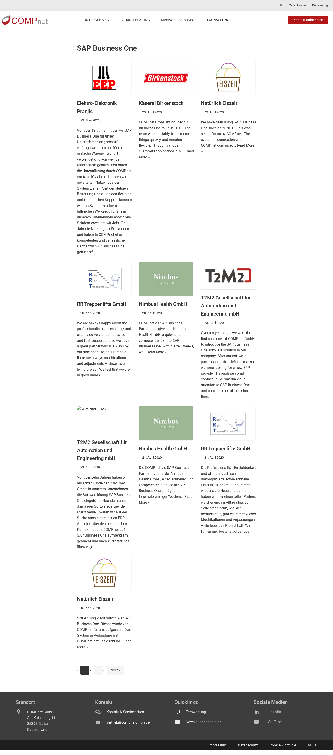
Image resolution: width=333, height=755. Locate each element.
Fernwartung (320, 5)
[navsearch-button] (281, 5)
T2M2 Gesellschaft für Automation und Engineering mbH (226, 306)
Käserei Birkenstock (161, 103)
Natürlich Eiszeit (219, 103)
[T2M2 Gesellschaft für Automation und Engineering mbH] (228, 275)
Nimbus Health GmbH (163, 304)
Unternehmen (96, 20)
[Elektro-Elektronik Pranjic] (104, 78)
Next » (116, 670)
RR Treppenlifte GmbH (102, 304)
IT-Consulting (217, 20)
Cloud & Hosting (135, 20)
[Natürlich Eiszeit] (228, 78)
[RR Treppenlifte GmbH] (104, 279)
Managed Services (177, 20)
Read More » (157, 352)
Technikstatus (297, 5)
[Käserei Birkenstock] (166, 78)
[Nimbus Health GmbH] (166, 279)
